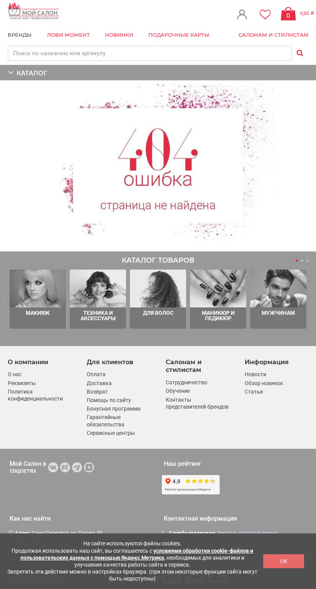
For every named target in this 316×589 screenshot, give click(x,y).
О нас (15, 374)
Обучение (178, 391)
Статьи (254, 392)
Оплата (96, 374)
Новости (255, 374)
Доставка (99, 383)
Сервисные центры (111, 433)
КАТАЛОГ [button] (30, 73)
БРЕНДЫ (20, 35)
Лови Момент (68, 35)
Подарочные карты (178, 35)
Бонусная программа (114, 409)
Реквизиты (22, 383)
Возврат (97, 392)
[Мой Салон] (34, 11)
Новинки (119, 35)
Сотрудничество (186, 382)
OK (283, 561)
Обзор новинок (264, 383)
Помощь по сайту (109, 400)
